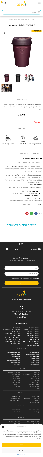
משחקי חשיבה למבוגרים (13, 353)
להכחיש (21, 450)
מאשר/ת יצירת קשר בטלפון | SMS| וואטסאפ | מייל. (24, 278)
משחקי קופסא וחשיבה (14, 372)
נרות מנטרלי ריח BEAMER (31, 398)
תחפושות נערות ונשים (33, 335)
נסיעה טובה (17, 365)
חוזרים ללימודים (34, 423)
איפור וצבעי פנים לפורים (32, 345)
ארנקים (18, 359)
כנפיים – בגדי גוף (15, 335)
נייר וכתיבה (21, 406)
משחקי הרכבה (16, 382)
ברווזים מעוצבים (15, 363)
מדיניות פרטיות (21, 454)
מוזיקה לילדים (35, 378)
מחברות (37, 414)
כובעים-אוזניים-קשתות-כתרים (11, 329)
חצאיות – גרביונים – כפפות (12, 333)
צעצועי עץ (36, 376)
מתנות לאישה (35, 359)
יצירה (37, 388)
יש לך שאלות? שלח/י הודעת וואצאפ (22, 311)
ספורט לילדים (16, 378)
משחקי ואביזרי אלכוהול (13, 361)
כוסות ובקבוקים (15, 355)
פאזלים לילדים (16, 380)
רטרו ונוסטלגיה (16, 357)
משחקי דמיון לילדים (33, 386)
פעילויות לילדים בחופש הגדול (31, 374)
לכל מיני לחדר (16, 376)
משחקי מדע (36, 380)
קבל (21, 445)
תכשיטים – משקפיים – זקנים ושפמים (31, 342)
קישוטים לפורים (15, 343)
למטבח (37, 400)
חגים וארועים (21, 417)
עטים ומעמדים (16, 410)
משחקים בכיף (16, 374)
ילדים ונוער (21, 368)
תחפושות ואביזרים (21, 323)
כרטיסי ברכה (16, 412)
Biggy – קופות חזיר (33, 384)
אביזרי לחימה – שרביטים (13, 339)
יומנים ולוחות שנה (34, 410)
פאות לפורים (16, 327)
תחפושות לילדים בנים (33, 333)
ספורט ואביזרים (35, 363)
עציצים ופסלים (16, 396)
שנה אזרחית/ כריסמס (33, 421)
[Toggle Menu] (39, 3)
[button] (3, 427)
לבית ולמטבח (21, 392)
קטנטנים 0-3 (35, 372)
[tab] (36, 153)
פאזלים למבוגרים (34, 365)
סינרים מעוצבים (34, 402)
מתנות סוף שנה (16, 423)
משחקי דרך (17, 386)
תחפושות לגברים (34, 337)
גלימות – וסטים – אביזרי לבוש (12, 337)
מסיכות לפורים (16, 331)
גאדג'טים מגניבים (34, 357)
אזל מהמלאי (26, 19)
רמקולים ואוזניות (34, 353)
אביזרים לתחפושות (34, 339)
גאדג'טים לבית (35, 396)
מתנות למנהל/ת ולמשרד (32, 355)
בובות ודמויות (16, 384)
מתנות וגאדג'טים (21, 349)
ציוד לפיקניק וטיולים (14, 421)
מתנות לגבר (36, 361)
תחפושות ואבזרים (34, 327)
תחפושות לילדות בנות (33, 331)
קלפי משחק (36, 412)
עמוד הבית (32, 19)
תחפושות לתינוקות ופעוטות (31, 329)
